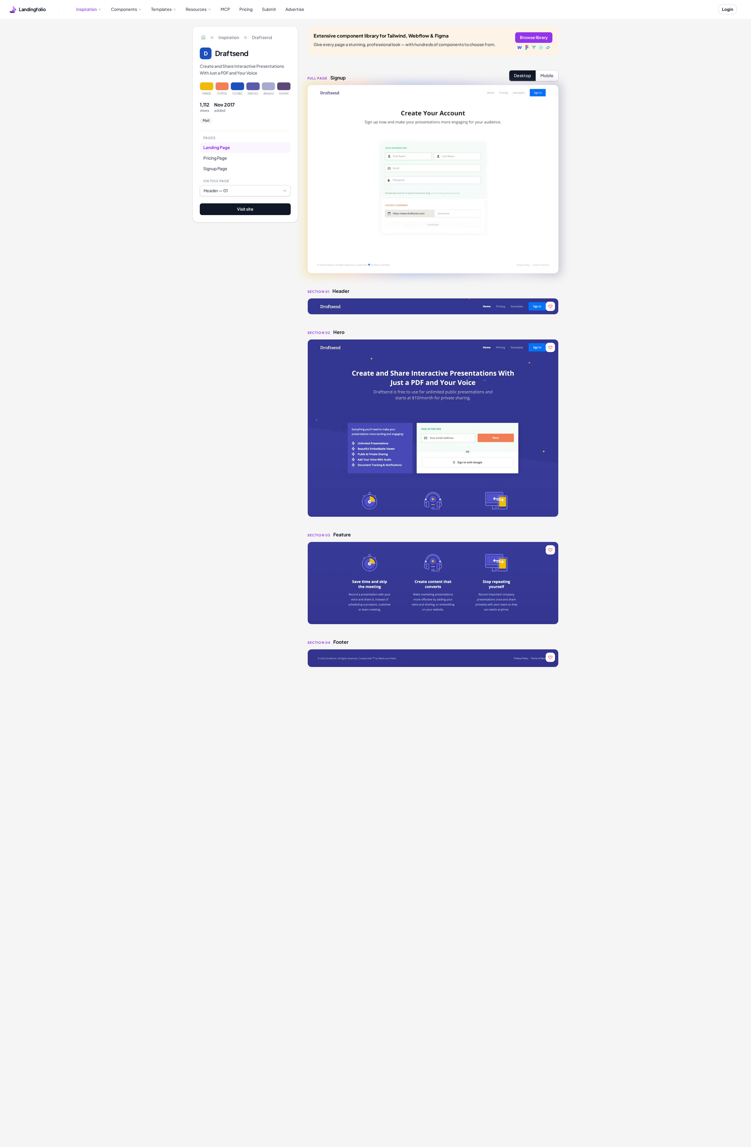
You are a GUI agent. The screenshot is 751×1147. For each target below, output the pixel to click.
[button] (433, 306)
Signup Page (215, 168)
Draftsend (262, 37)
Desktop (522, 75)
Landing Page (216, 147)
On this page (216, 181)
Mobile (547, 75)
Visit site (245, 209)
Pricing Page (215, 157)
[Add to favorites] (550, 306)
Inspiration (229, 37)
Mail (206, 120)
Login (727, 9)
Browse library (534, 37)
